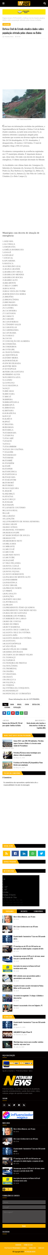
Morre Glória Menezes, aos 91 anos (24, 916)
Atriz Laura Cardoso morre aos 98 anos (26, 926)
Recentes (24, 911)
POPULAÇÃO (17, 18)
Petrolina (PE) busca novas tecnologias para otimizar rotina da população (27, 753)
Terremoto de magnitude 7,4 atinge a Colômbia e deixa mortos (28, 996)
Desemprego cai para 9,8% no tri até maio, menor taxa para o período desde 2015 (29, 957)
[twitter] (41, 853)
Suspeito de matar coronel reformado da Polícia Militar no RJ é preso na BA (28, 986)
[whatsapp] (32, 853)
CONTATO (41, 1248)
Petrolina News (9, 36)
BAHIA (12, 704)
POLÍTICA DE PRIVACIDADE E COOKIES (15, 1248)
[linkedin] (24, 853)
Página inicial (6, 18)
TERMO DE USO (28, 1245)
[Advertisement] (24, 65)
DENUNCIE (18, 1245)
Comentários (38, 911)
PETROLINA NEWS (30, 1252)
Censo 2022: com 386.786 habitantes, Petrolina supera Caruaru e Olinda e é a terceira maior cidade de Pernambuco (29, 743)
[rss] (6, 853)
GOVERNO (7, 707)
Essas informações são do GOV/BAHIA (24, 699)
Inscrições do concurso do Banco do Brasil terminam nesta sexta (27, 967)
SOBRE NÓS (32, 1248)
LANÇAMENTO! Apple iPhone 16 (23, 1032)
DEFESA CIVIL (36, 704)
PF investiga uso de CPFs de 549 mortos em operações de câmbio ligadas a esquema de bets (28, 947)
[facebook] (15, 853)
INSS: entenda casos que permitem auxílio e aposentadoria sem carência (27, 977)
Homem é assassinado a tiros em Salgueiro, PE (28, 1005)
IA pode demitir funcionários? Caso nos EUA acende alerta (29, 937)
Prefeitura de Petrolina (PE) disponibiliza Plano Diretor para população (28, 763)
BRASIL (19, 704)
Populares (10, 911)
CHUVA (27, 704)
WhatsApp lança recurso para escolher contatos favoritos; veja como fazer (28, 1043)
